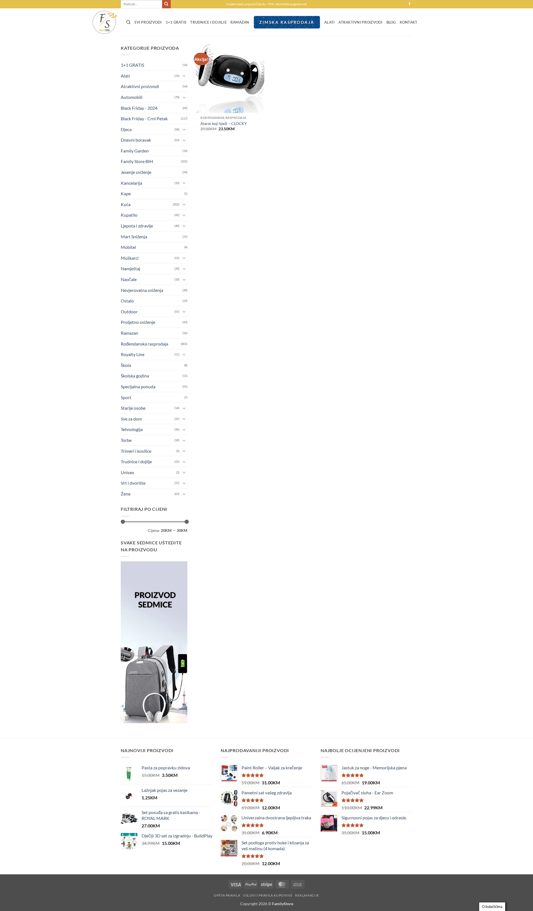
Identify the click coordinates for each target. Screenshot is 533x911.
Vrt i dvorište (133, 482)
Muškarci (130, 258)
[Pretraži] (128, 22)
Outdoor (129, 311)
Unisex (127, 472)
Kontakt (409, 22)
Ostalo (127, 300)
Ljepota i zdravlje (137, 225)
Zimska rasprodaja (286, 22)
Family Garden (135, 150)
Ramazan (239, 22)
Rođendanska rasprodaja (144, 343)
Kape (126, 193)
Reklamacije (307, 895)
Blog (391, 22)
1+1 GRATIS (176, 22)
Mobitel (128, 247)
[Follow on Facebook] (409, 4)
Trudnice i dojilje (208, 22)
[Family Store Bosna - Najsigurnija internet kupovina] (104, 22)
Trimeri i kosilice (136, 451)
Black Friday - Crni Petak (144, 118)
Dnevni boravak (136, 139)
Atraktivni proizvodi (360, 22)
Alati (329, 22)
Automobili (131, 97)
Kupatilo (129, 214)
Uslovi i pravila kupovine (267, 895)
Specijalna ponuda (138, 386)
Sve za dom (131, 418)
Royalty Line (132, 354)
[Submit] (166, 4)
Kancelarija (131, 183)
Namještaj (130, 268)
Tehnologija (132, 429)
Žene (125, 493)
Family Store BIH (137, 161)
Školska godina (135, 375)
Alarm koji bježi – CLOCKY (223, 123)
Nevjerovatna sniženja (142, 290)
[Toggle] (184, 75)
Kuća (125, 204)
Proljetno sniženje (138, 322)
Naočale (129, 279)
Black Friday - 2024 (139, 108)
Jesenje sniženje (136, 172)
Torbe (126, 440)
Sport (126, 397)
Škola (126, 365)
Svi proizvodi (148, 22)
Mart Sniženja (134, 236)
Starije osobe (133, 408)
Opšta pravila (227, 895)
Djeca (126, 129)
